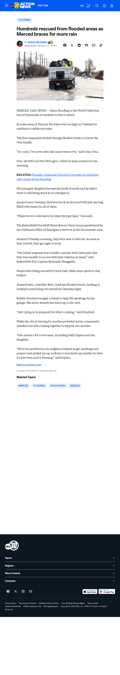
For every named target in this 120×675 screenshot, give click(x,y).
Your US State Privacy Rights (73, 603)
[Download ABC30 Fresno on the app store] (90, 591)
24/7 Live (43, 5)
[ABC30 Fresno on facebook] (8, 591)
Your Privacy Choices (27, 603)
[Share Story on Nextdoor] (86, 45)
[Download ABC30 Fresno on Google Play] (107, 591)
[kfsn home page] (12, 546)
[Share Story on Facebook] (65, 45)
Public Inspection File (32, 606)
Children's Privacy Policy (49, 603)
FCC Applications (51, 606)
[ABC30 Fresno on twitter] (15, 591)
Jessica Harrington (37, 42)
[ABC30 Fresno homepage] (23, 5)
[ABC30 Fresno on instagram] (23, 591)
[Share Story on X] (72, 45)
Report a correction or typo (29, 364)
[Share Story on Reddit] (79, 45)
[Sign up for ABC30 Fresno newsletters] (31, 591)
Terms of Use (92, 603)
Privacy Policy (10, 603)
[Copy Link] (100, 45)
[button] (6, 5)
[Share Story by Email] (93, 45)
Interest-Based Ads (13, 606)
